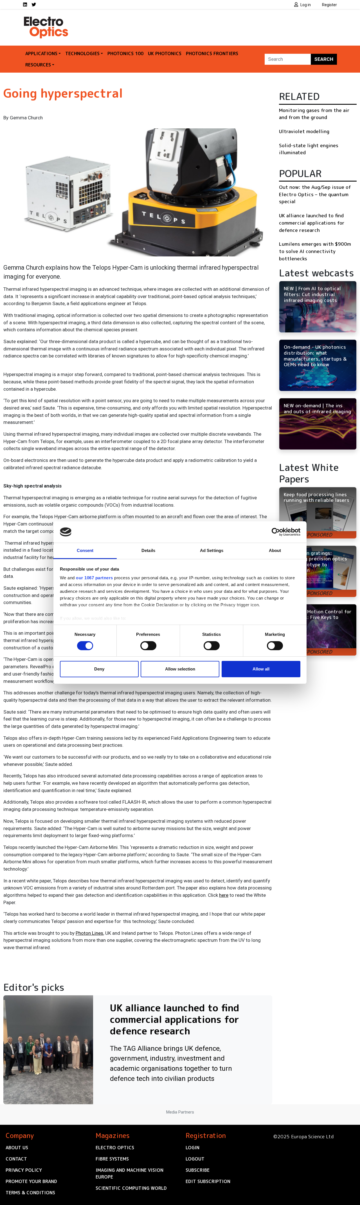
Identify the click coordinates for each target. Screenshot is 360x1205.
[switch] (148, 645)
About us (17, 1147)
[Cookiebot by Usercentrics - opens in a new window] (275, 532)
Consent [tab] (85, 550)
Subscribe (198, 1170)
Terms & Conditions (30, 1193)
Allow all (261, 669)
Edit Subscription (208, 1181)
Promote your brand (31, 1181)
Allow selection (180, 669)
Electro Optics (115, 1147)
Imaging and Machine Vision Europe (129, 1173)
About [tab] (275, 550)
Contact (16, 1159)
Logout (195, 1159)
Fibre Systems (112, 1159)
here (223, 895)
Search (323, 59)
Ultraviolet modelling (304, 131)
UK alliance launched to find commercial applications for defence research (312, 222)
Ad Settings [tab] (211, 550)
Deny (99, 669)
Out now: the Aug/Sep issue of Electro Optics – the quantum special (315, 194)
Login (192, 1147)
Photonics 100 (125, 53)
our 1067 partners (94, 577)
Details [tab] (148, 550)
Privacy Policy (24, 1170)
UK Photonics (164, 53)
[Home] (46, 19)
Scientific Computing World (131, 1188)
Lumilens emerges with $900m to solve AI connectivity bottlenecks (315, 251)
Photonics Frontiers (212, 53)
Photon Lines (89, 933)
